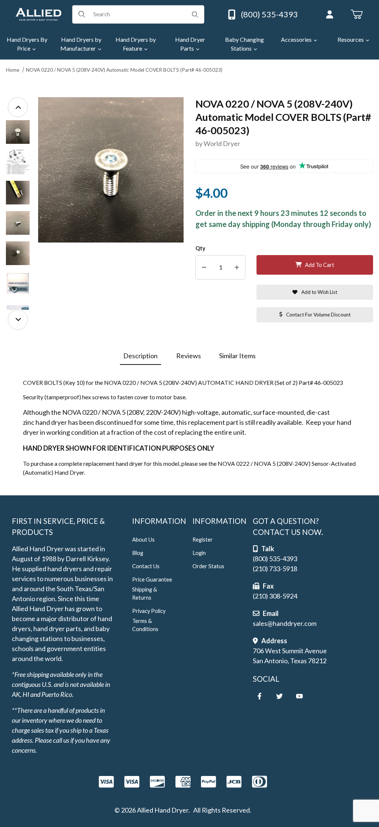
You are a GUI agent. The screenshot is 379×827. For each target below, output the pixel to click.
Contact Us (146, 566)
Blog (137, 553)
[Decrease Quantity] (204, 267)
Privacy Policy (148, 611)
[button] (18, 132)
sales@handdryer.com (284, 623)
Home (12, 70)
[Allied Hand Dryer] (38, 13)
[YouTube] (299, 696)
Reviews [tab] (188, 356)
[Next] (18, 320)
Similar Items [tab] (237, 356)
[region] (18, 213)
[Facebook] (259, 696)
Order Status (208, 566)
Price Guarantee (152, 579)
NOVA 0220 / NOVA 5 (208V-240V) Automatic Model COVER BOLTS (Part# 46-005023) (124, 70)
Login (199, 553)
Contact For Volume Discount (318, 315)
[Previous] (18, 107)
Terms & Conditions (145, 625)
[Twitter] (279, 696)
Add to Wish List (319, 292)
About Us (143, 539)
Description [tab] (140, 356)
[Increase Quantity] (236, 267)
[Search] (195, 14)
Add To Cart (319, 265)
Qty (200, 248)
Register (202, 539)
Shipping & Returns (144, 593)
